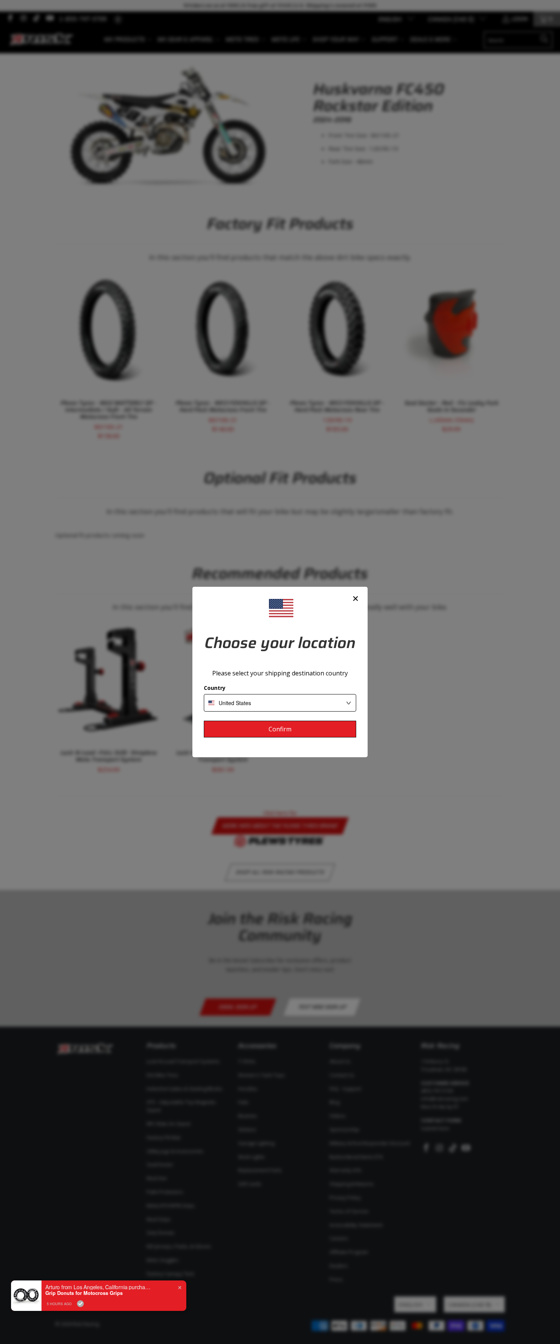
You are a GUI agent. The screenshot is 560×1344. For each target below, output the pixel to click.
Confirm (280, 729)
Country (215, 687)
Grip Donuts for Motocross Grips (84, 1293)
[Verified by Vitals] (80, 1303)
